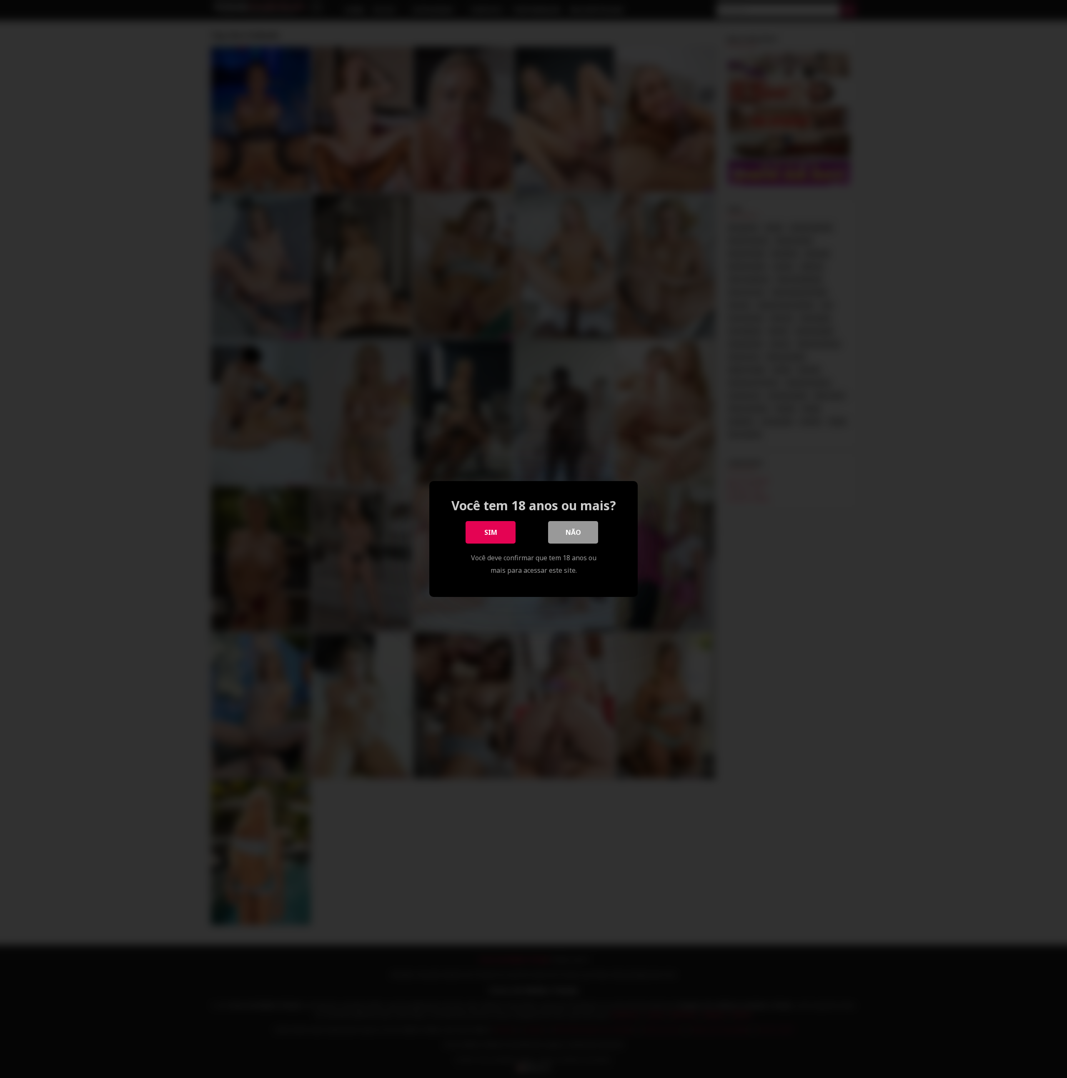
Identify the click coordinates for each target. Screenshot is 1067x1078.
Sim (490, 532)
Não (573, 532)
